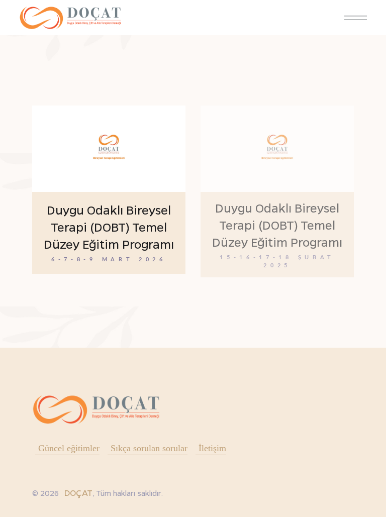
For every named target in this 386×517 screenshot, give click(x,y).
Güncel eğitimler (69, 448)
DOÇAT (78, 492)
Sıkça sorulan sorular (149, 448)
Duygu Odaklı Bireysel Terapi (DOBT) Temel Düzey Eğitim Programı (109, 227)
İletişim (212, 448)
